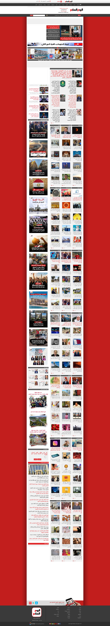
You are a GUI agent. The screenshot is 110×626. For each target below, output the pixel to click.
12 (48, 47)
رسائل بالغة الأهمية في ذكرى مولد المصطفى (42, 371)
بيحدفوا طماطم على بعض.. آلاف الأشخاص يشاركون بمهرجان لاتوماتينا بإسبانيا (78, 460)
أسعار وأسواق (68, 500)
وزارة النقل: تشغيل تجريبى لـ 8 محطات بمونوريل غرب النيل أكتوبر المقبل (77, 182)
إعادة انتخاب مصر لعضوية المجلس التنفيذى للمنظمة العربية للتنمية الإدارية (56, 244)
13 (46, 47)
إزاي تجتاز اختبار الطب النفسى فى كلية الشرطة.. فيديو (55, 272)
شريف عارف (43, 369)
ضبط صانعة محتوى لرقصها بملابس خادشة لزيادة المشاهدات (55, 159)
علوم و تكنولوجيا (57, 438)
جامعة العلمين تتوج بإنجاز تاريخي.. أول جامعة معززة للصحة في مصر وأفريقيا (78, 210)
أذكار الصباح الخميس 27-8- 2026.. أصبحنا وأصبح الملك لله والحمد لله (77, 523)
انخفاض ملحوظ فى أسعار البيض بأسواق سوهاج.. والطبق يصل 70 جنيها (66, 523)
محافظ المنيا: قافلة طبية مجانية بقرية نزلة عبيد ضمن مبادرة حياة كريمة (55, 545)
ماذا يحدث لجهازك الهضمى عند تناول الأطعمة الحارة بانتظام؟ (55, 432)
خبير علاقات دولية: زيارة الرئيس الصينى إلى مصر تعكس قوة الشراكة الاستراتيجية (67, 386)
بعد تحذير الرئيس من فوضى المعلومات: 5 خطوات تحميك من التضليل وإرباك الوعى (55, 472)
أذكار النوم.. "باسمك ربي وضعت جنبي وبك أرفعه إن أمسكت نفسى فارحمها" (78, 545)
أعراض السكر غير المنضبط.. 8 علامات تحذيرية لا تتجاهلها (55, 397)
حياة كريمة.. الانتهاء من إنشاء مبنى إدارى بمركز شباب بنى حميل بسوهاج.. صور (56, 558)
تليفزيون (69, 375)
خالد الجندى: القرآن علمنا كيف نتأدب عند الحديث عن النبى (77, 511)
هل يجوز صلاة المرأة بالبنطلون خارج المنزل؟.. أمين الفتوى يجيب (78, 557)
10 (51, 47)
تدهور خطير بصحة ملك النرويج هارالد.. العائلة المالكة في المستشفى (66, 358)
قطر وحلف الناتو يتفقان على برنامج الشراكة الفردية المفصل (77, 347)
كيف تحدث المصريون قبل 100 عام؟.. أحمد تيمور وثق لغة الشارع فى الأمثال (55, 347)
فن (81, 375)
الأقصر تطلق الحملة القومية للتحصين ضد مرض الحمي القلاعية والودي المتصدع (66, 222)
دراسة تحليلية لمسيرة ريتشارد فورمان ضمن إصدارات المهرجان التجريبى (77, 397)
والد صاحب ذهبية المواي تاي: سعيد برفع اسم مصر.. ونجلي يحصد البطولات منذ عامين (66, 199)
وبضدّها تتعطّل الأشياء (31, 371)
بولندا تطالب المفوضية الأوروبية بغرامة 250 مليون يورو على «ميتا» (66, 370)
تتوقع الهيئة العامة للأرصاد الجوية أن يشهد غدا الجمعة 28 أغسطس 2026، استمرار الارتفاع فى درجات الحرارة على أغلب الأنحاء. (71, 38)
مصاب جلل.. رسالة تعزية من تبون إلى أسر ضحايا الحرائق (77, 358)
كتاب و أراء (46, 367)
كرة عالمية (69, 250)
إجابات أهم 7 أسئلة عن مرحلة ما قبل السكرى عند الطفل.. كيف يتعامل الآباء (55, 420)
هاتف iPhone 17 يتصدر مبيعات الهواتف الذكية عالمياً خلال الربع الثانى (55, 460)
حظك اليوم (69, 438)
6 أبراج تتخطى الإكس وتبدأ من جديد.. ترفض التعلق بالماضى (66, 449)
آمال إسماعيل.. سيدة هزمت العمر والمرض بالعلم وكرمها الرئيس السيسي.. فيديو (55, 295)
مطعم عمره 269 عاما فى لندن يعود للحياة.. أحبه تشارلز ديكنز (77, 483)
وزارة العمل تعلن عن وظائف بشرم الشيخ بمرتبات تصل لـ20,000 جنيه (77, 170)
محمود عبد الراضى (42, 375)
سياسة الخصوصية (35, 620)
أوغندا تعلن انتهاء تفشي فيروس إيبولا (70, 15)
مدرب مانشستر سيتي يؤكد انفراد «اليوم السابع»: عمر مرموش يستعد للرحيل (67, 295)
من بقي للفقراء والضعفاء (31, 383)
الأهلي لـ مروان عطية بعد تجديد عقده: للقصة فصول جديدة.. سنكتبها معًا (77, 272)
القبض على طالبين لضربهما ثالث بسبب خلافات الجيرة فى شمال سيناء (55, 136)
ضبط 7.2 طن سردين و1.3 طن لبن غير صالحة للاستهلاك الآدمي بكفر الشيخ (66, 233)
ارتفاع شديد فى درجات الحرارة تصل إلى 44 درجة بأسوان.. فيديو (56, 284)
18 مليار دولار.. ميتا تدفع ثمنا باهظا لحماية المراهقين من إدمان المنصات (55, 495)
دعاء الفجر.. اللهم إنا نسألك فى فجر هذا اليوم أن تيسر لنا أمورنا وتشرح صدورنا (77, 534)
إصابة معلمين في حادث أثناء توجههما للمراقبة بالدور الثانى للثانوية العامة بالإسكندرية (77, 222)
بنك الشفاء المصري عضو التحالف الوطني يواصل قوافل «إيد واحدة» (56, 511)
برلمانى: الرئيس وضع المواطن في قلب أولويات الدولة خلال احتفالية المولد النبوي (66, 170)
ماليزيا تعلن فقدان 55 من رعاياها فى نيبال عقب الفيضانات (67, 335)
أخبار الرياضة (80, 250)
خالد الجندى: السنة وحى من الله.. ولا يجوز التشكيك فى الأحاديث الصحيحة (66, 409)
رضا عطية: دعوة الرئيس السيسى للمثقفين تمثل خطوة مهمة (55, 358)
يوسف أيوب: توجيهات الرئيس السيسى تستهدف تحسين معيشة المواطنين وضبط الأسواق (67, 136)
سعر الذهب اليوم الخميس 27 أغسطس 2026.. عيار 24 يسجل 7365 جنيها (55, 210)
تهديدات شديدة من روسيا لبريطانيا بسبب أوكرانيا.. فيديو (56, 261)
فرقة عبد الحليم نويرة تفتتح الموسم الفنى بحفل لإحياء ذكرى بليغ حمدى (77, 386)
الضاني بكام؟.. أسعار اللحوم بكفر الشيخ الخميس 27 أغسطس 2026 (66, 511)
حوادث (59, 125)
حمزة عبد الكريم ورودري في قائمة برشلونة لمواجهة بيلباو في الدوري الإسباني (66, 261)
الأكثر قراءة (46, 543)
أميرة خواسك (32, 381)
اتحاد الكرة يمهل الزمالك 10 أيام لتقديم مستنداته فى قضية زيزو (77, 261)
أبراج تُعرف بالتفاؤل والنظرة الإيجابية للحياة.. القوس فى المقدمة (66, 460)
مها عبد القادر (43, 381)
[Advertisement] (55, 590)
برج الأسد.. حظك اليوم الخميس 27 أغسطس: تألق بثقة (66, 472)
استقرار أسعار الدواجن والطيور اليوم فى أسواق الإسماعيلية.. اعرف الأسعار (66, 534)
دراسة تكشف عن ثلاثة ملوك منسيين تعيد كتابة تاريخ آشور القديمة (55, 324)
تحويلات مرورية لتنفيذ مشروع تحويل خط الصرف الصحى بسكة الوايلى (55, 182)
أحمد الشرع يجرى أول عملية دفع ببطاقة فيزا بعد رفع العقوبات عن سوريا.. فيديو (77, 147)
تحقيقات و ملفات (79, 68)
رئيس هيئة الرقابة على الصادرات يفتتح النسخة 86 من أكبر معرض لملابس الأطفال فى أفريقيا (56, 222)
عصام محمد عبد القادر (32, 376)
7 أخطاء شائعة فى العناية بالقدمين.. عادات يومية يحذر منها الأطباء (55, 386)
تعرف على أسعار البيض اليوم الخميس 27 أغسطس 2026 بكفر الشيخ (66, 545)
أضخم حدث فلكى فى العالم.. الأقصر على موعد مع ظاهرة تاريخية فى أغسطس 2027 (66, 210)
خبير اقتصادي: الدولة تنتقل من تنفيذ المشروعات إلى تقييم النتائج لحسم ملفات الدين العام (55, 233)
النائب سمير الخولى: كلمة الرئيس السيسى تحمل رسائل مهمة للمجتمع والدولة (66, 182)
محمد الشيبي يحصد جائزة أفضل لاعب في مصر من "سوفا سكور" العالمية (77, 284)
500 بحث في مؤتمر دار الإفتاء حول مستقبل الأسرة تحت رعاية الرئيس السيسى (77, 198)
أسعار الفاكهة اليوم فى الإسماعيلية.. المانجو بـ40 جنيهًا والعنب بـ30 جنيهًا (67, 557)
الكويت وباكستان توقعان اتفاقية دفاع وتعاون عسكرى (77, 335)
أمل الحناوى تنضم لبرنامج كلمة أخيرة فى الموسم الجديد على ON (66, 420)
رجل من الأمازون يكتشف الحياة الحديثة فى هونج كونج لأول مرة (77, 472)
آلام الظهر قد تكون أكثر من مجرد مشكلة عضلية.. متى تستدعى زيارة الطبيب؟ (55, 409)
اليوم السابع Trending (44, 462)
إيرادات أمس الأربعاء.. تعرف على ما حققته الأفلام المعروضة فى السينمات (77, 420)
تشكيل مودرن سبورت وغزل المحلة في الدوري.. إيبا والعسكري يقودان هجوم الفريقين (77, 296)
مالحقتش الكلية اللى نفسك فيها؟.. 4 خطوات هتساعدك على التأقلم (77, 449)
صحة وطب (58, 375)
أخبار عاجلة (80, 125)
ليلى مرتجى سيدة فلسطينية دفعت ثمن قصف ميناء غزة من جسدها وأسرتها (77, 324)
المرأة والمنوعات (79, 438)
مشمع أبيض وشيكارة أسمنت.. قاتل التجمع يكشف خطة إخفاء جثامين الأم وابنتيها (55, 170)
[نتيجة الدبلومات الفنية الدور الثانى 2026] (55, 44)
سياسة (70, 125)
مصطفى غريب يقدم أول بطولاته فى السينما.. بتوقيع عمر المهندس (77, 409)
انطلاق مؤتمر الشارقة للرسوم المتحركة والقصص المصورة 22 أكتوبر (55, 335)
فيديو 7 (59, 250)
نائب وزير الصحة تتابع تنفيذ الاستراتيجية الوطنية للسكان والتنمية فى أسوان (77, 244)
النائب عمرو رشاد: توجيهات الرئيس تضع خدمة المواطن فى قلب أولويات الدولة (66, 159)
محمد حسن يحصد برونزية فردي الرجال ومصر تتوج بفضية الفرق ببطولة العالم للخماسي (77, 307)
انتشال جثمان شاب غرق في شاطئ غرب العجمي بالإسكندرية (66, 244)
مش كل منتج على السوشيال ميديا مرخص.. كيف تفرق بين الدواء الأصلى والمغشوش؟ (77, 233)
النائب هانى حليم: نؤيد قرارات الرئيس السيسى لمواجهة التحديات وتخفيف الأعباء (66, 147)
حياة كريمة (58, 500)
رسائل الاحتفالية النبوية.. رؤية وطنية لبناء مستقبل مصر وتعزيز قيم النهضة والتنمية (42, 385)
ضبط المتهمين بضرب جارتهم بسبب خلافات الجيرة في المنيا (55, 147)
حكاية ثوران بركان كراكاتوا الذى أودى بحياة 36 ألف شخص (55, 370)
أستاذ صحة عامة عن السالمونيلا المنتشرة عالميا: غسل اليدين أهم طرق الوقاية (66, 432)
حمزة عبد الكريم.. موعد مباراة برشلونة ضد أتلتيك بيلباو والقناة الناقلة (67, 307)
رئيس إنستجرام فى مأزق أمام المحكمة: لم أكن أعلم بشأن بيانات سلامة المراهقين (55, 449)
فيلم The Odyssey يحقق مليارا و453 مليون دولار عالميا (78, 432)
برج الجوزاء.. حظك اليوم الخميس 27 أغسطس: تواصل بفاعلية (66, 495)
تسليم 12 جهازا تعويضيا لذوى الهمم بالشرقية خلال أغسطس (55, 534)
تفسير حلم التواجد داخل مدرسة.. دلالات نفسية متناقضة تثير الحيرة (78, 495)
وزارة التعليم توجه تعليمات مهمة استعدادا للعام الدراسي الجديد (77, 159)
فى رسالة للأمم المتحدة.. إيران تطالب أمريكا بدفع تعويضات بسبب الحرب (67, 347)
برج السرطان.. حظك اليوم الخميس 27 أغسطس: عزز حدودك (67, 483)
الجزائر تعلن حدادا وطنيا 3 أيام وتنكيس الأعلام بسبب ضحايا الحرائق (77, 370)
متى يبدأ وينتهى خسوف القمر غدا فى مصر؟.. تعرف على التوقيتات (77, 136)
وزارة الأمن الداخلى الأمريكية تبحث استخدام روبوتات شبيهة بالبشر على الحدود (55, 483)
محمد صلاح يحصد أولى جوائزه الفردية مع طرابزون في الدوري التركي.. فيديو (66, 272)
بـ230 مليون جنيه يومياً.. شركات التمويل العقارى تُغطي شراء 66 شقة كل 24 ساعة (55, 199)
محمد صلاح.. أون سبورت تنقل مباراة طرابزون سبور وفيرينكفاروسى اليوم (66, 284)
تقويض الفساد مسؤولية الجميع (31, 378)
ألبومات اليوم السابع (44, 389)
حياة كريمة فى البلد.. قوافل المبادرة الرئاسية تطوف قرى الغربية (55, 523)
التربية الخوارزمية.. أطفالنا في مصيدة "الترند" (42, 378)
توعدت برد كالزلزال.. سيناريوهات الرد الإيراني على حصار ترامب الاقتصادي (66, 324)
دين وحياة (80, 500)
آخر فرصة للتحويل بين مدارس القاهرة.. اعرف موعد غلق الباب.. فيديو (56, 307)
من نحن (40, 620)
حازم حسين (32, 369)
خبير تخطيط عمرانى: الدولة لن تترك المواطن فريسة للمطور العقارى (66, 397)
